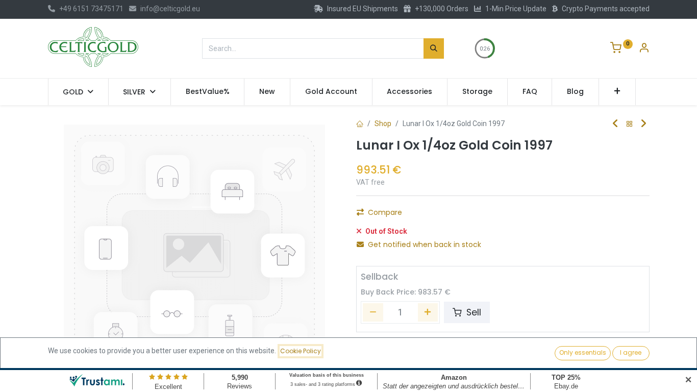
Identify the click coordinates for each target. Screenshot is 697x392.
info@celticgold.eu (170, 9)
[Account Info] (644, 49)
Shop (383, 123)
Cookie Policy (300, 351)
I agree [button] (630, 352)
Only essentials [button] (582, 352)
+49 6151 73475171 (91, 9)
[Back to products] (630, 124)
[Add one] (428, 312)
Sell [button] (472, 312)
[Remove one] (373, 312)
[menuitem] (207, 92)
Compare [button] (385, 212)
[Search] (434, 48)
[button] (617, 92)
